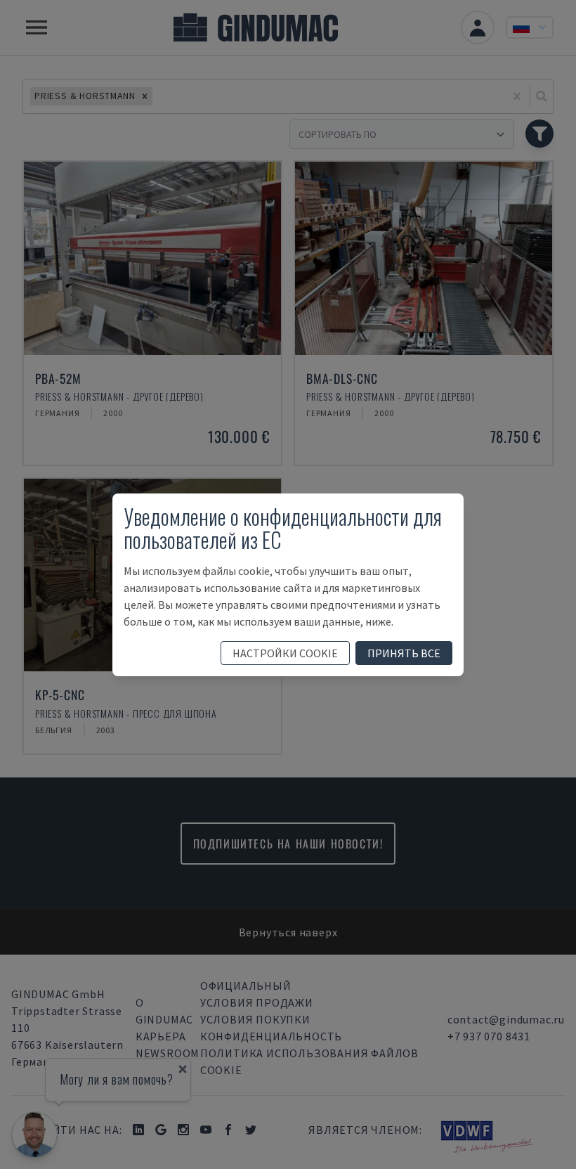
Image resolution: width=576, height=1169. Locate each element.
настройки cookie (285, 653)
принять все (403, 653)
